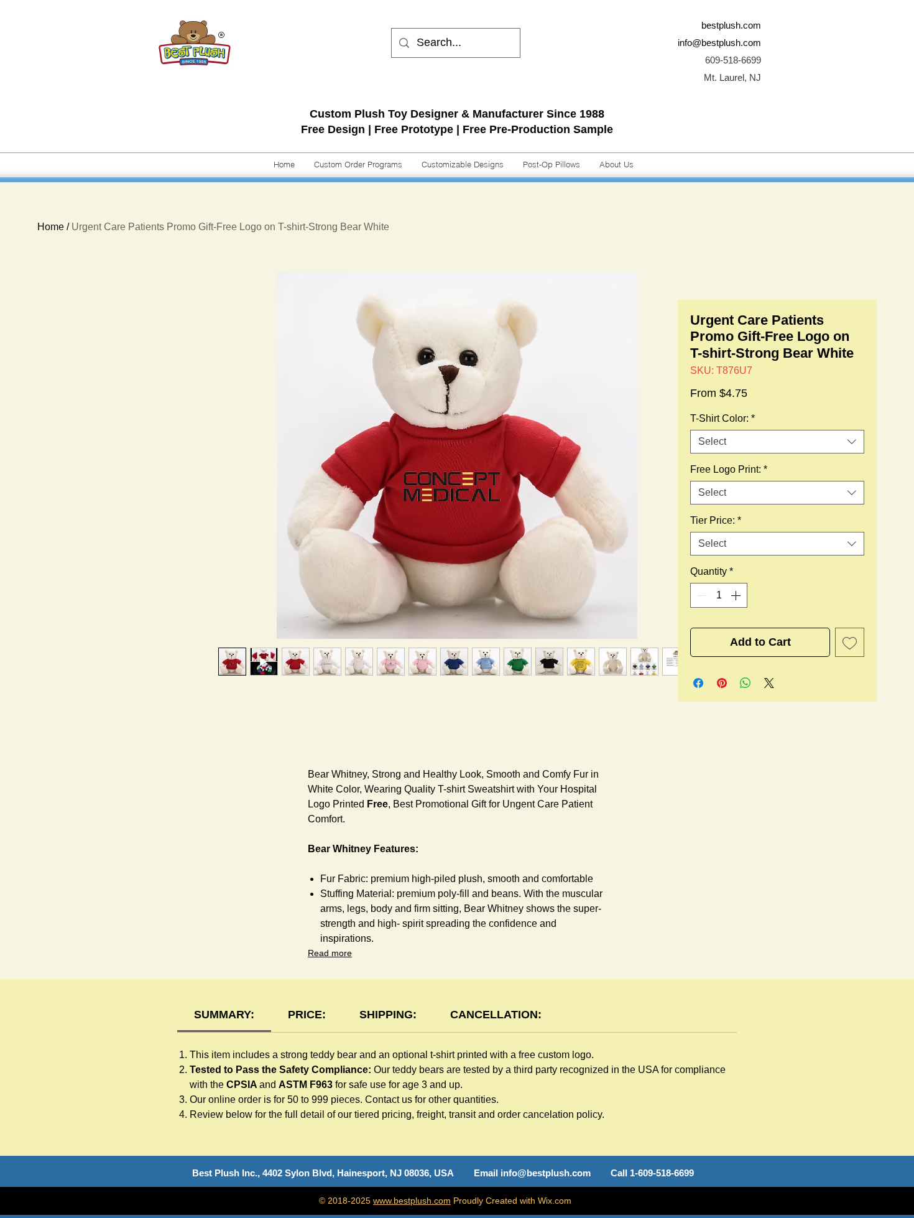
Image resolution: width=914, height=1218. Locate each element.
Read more (330, 953)
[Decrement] (700, 595)
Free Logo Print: (728, 469)
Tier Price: (715, 520)
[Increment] (737, 595)
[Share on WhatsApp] (745, 683)
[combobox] (777, 441)
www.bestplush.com (412, 1201)
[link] (224, 1014)
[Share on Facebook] (698, 683)
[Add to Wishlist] (849, 642)
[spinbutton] (718, 595)
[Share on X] (769, 683)
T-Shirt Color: (722, 418)
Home (50, 226)
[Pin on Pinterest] (721, 683)
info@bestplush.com (719, 42)
